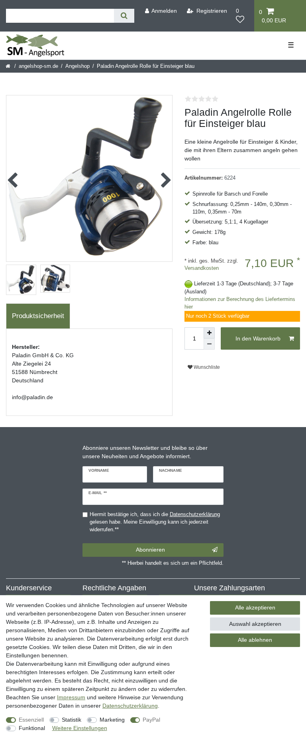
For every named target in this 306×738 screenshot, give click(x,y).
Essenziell (31, 719)
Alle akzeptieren (255, 607)
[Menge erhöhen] (209, 332)
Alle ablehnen (255, 640)
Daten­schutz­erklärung (130, 705)
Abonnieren (150, 549)
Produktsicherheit (38, 316)
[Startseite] (9, 66)
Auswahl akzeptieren (255, 624)
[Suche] (124, 16)
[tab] (38, 316)
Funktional (32, 728)
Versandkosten (201, 268)
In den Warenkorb (257, 338)
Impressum (71, 697)
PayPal (151, 719)
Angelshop (77, 66)
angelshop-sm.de (38, 66)
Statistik (71, 719)
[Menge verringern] (209, 344)
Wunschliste (206, 367)
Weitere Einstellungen (79, 728)
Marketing (112, 719)
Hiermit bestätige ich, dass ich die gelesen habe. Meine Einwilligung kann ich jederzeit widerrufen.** (155, 522)
